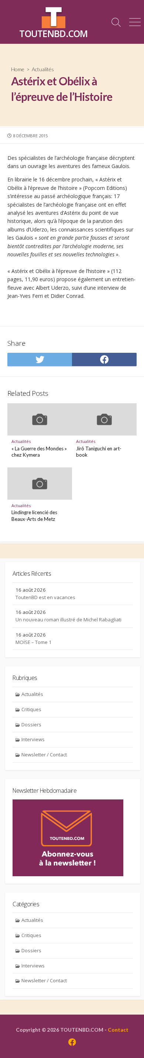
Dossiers (31, 724)
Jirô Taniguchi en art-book (98, 452)
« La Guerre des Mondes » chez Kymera (39, 452)
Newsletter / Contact (44, 754)
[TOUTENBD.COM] (53, 16)
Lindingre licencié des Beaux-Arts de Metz (34, 515)
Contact (118, 1029)
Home (17, 69)
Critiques (31, 709)
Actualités (43, 69)
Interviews (33, 739)
